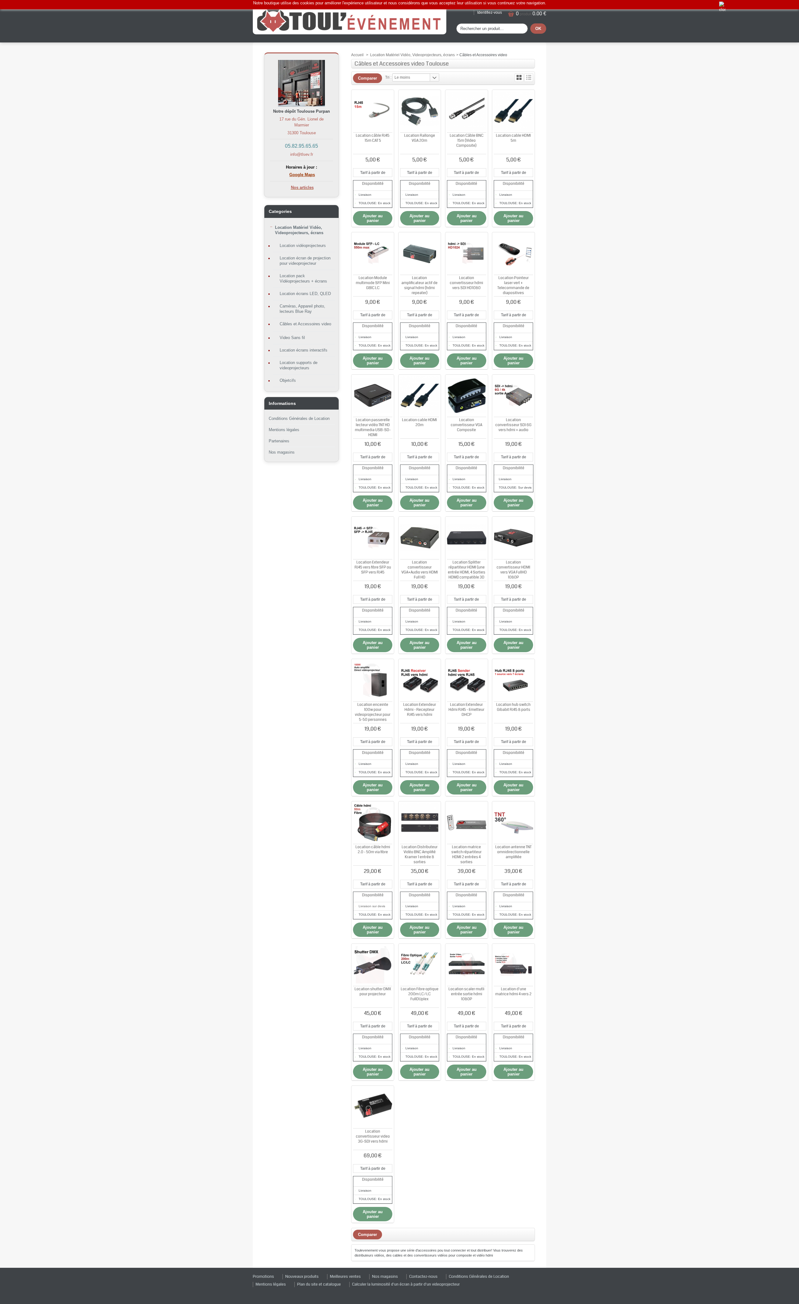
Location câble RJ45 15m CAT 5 (373, 138)
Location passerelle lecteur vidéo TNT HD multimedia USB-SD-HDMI (373, 427)
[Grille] (519, 77)
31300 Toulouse (301, 132)
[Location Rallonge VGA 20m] (419, 111)
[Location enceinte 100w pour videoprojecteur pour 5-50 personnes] (372, 680)
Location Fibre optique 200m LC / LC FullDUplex (420, 994)
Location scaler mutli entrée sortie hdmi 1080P (466, 994)
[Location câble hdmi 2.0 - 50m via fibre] (372, 822)
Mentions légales (284, 429)
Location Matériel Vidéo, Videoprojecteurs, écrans (299, 230)
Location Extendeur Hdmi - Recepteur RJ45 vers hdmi (419, 709)
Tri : (388, 77)
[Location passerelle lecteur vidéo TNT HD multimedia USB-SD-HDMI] (372, 396)
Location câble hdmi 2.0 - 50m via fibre (372, 849)
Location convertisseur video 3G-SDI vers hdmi (373, 1136)
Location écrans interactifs (303, 350)
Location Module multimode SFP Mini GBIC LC (373, 283)
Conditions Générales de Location (299, 418)
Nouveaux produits (302, 1276)
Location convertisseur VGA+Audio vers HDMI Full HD (419, 570)
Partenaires (279, 441)
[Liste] (528, 77)
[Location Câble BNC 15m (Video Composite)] (466, 111)
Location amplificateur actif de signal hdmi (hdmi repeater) (419, 285)
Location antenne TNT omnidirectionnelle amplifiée (513, 852)
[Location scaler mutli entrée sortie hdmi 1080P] (466, 965)
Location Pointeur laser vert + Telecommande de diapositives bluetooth (513, 288)
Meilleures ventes (345, 1276)
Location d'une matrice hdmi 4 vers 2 (513, 992)
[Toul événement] (349, 20)
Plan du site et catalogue (319, 1284)
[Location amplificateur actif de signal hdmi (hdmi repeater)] (419, 253)
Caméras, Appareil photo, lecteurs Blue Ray (302, 309)
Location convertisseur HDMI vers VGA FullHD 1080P (513, 570)
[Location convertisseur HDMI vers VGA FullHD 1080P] (513, 538)
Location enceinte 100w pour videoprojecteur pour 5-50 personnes (372, 712)
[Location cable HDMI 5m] (513, 111)
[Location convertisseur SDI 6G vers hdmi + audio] (513, 396)
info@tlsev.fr (301, 154)
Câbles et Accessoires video (305, 324)
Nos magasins (282, 452)
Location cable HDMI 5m (513, 138)
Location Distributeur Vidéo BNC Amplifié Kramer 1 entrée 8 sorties (420, 854)
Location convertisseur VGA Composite (466, 425)
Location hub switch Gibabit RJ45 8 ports (513, 707)
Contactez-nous (423, 1276)
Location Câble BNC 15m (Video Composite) (466, 140)
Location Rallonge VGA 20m (419, 138)
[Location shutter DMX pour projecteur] (372, 965)
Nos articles (302, 187)
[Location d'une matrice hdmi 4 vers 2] (513, 965)
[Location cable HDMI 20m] (419, 396)
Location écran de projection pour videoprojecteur (305, 261)
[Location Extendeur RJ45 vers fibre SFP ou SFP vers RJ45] (372, 538)
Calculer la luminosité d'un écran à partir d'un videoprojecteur (406, 1284)
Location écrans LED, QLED (305, 293)
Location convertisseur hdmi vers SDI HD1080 (466, 283)
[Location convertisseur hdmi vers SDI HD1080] (466, 253)
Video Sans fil (292, 337)
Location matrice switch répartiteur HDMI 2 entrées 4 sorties (466, 854)
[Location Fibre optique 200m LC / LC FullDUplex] (419, 965)
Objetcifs (288, 380)
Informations (282, 403)
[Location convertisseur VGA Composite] (466, 396)
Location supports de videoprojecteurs (298, 365)
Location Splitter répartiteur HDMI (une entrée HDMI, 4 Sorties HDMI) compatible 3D (466, 570)
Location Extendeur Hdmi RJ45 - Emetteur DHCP (466, 709)
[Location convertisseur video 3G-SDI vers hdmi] (372, 1107)
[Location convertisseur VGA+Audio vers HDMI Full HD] (419, 538)
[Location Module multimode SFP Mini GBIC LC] (372, 253)
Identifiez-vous (489, 12)
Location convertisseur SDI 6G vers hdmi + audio (513, 425)
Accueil (357, 55)
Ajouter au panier (373, 218)
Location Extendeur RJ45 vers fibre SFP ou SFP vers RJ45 (373, 567)
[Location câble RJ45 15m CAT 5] (372, 111)
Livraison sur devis (372, 906)
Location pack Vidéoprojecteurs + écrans (303, 278)
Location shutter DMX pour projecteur (373, 992)
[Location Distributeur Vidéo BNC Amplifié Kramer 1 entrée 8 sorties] (419, 822)
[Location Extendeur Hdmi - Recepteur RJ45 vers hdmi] (419, 680)
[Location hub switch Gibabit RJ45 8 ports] (513, 680)
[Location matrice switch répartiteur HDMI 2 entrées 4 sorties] (466, 822)
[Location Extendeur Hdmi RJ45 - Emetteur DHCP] (466, 680)
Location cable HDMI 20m (419, 422)
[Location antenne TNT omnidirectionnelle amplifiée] (513, 822)
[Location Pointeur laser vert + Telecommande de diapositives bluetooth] (513, 253)
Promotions (263, 1276)
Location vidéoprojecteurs (303, 245)
